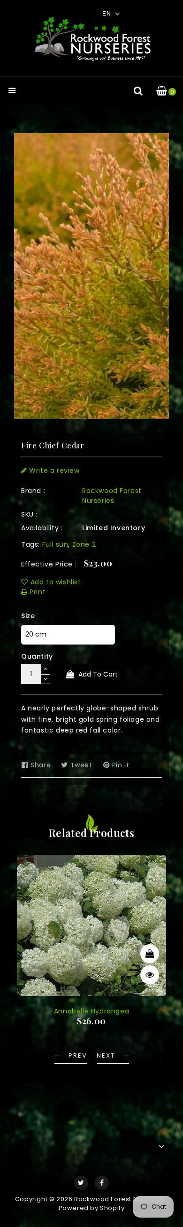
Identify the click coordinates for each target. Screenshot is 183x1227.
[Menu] (12, 91)
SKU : (29, 514)
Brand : (33, 490)
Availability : (41, 528)
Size (28, 616)
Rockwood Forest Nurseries (112, 495)
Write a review (53, 470)
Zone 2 (84, 544)
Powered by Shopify (92, 1207)
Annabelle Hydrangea (91, 1011)
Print (37, 592)
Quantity (37, 656)
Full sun (55, 544)
